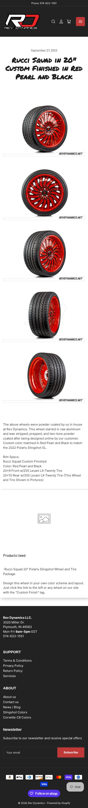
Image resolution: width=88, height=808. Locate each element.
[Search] (53, 21)
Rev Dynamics (36, 803)
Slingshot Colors (15, 712)
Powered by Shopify (58, 803)
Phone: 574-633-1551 (44, 3)
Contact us (11, 702)
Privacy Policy (13, 666)
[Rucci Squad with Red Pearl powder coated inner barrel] (44, 375)
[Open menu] (80, 21)
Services (9, 676)
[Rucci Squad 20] (44, 128)
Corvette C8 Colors (17, 717)
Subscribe (71, 752)
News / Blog (11, 707)
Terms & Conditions (17, 660)
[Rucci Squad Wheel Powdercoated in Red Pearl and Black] (44, 192)
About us (9, 697)
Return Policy (13, 671)
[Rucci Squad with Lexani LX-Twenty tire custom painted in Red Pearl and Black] (44, 314)
